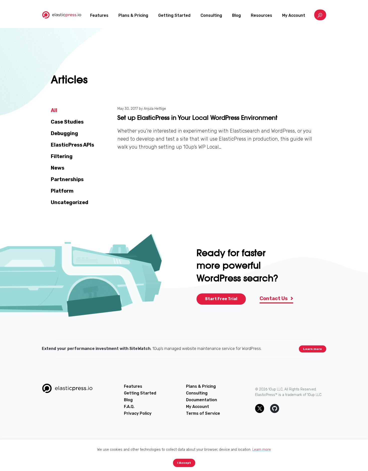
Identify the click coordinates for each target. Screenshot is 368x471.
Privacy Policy (137, 413)
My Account (293, 15)
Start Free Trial (221, 298)
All (54, 110)
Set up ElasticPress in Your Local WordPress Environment (197, 118)
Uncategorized (69, 202)
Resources (261, 15)
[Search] (320, 15)
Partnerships (67, 179)
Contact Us (274, 298)
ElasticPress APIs (72, 145)
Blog (236, 15)
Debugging (64, 133)
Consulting (211, 15)
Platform (62, 191)
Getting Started (174, 15)
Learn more (312, 349)
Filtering (62, 156)
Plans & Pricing (201, 386)
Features (99, 15)
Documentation (201, 399)
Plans (133, 15)
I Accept (184, 462)
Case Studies (67, 122)
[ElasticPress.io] (62, 15)
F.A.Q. (129, 406)
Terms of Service (203, 413)
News (57, 168)
